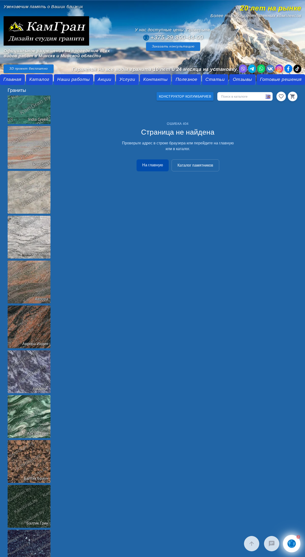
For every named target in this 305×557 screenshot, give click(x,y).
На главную (152, 165)
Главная (12, 79)
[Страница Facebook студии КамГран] (288, 68)
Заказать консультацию (173, 46)
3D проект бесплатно (28, 68)
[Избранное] (281, 96)
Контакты (155, 79)
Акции (105, 79)
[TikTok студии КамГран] (297, 68)
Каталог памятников (195, 165)
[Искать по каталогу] (268, 96)
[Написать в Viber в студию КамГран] (243, 68)
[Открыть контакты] (292, 544)
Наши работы (73, 79)
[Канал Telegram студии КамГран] (252, 68)
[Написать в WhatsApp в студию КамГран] (261, 68)
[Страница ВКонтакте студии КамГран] (270, 69)
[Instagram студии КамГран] (279, 68)
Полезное (187, 79)
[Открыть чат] (271, 543)
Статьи (215, 79)
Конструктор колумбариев (185, 96)
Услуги (127, 79)
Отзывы (242, 79)
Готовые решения (281, 79)
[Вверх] (251, 543)
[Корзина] (292, 96)
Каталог (39, 79)
